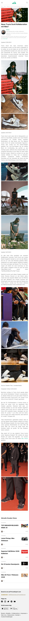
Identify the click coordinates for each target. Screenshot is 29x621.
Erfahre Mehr (5, 38)
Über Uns (3, 615)
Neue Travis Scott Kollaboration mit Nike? (17, 6)
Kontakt (17, 615)
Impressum (24, 613)
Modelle (8, 613)
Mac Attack (25, 438)
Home (2, 6)
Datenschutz (10, 615)
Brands (3, 613)
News (5, 6)
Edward (7, 29)
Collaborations (15, 613)
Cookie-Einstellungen (6, 616)
